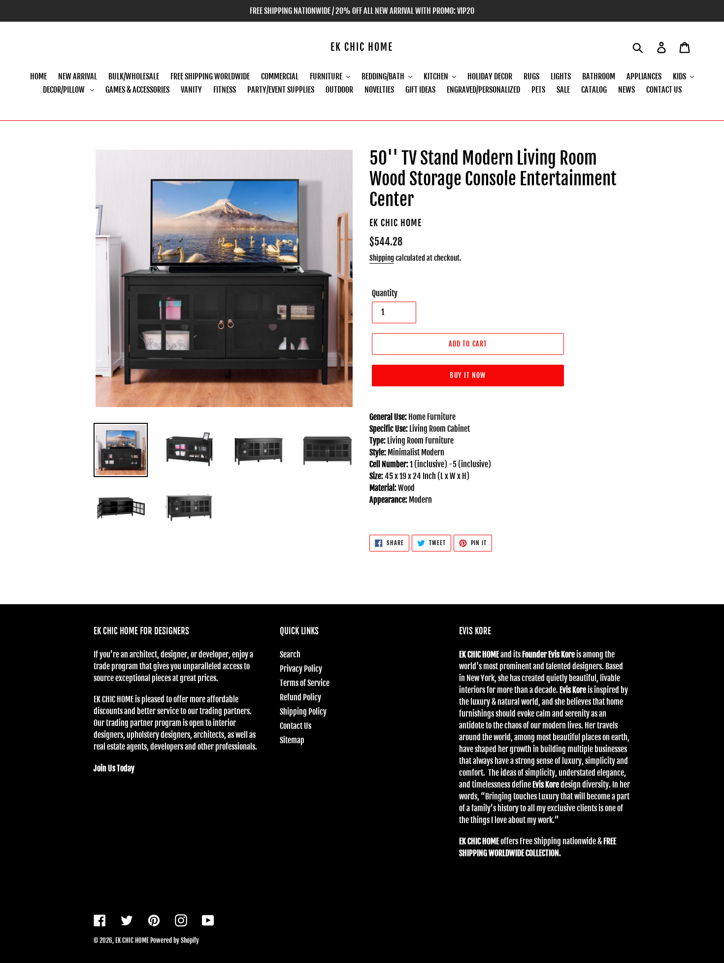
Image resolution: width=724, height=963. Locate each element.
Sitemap (292, 740)
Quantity (384, 293)
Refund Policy (300, 697)
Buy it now (468, 375)
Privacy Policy (301, 669)
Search (290, 654)
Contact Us (295, 726)
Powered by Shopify (174, 940)
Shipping (381, 258)
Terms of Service (304, 683)
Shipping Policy (303, 712)
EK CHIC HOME (361, 47)
